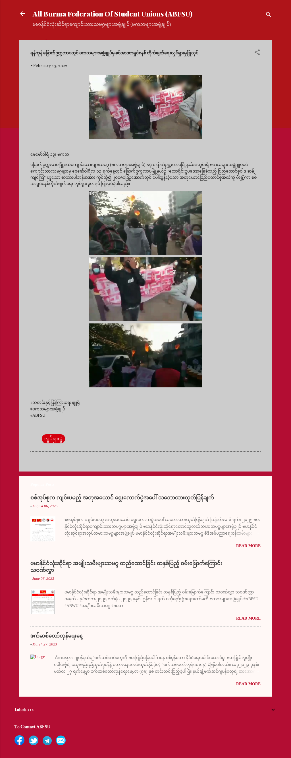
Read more (248, 546)
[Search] (268, 15)
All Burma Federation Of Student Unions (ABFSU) (112, 13)
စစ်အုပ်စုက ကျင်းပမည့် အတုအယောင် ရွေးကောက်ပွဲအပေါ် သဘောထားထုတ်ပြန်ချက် (122, 498)
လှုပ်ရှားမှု (53, 438)
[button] (257, 53)
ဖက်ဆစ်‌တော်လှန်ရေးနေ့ (56, 636)
